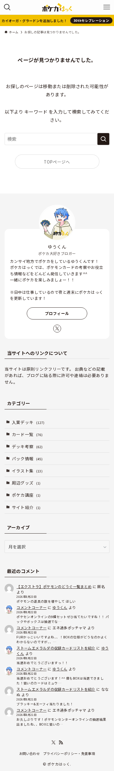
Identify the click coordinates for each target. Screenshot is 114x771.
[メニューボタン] (106, 7)
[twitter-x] (57, 329)
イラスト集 (27, 471)
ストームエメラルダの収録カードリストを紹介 (55, 647)
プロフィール (57, 313)
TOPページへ (57, 162)
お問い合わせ (29, 753)
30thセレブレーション (91, 20)
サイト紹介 (26, 507)
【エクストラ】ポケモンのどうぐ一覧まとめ (54, 586)
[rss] (61, 742)
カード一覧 (27, 434)
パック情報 (27, 458)
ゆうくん (59, 607)
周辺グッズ (26, 483)
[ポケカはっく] (57, 7)
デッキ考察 (27, 446)
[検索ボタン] (7, 7)
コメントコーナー (31, 607)
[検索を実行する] (103, 139)
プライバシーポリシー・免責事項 (69, 753)
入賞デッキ (28, 422)
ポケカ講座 (26, 495)
